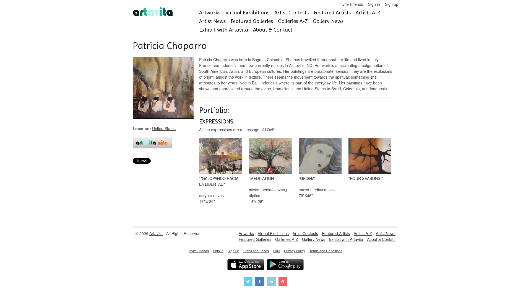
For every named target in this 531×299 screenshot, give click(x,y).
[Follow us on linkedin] (271, 282)
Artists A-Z (368, 12)
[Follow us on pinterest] (282, 282)
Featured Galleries (252, 21)
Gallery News (328, 21)
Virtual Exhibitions (247, 12)
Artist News (212, 21)
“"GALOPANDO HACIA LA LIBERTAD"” (218, 181)
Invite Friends (351, 4)
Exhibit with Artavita (223, 30)
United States (164, 128)
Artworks (209, 12)
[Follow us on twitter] (248, 282)
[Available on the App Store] (245, 265)
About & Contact (272, 30)
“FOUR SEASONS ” (365, 178)
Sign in (374, 4)
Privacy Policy (294, 250)
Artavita (156, 233)
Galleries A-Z (293, 21)
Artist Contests (291, 12)
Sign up (391, 4)
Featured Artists (332, 12)
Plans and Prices (256, 250)
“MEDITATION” (262, 178)
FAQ (276, 250)
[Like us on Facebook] (259, 282)
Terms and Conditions (325, 250)
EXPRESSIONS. (216, 121)
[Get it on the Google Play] (285, 265)
